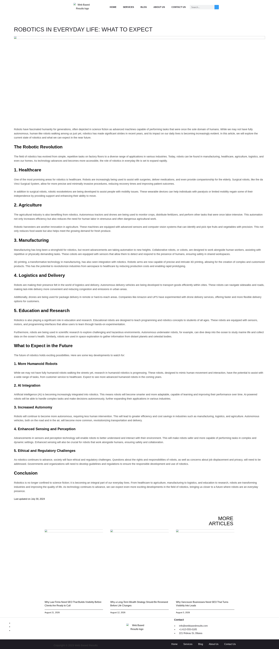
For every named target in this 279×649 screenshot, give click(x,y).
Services (128, 7)
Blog (144, 7)
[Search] (216, 7)
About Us (159, 7)
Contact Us (178, 7)
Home (113, 7)
